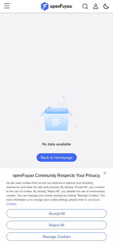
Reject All (56, 225)
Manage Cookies (57, 236)
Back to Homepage (57, 157)
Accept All (57, 213)
